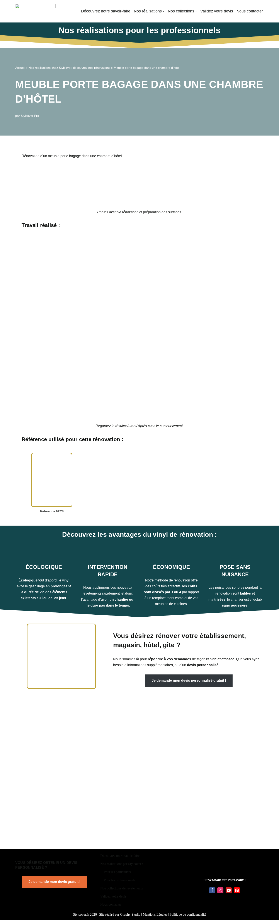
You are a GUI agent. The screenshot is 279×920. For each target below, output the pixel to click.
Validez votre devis (216, 11)
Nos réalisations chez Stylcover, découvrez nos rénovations (69, 67)
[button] (163, 11)
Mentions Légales (155, 914)
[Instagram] (220, 890)
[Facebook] (212, 890)
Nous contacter (249, 11)
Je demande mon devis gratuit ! (54, 882)
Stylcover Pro (30, 115)
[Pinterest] (237, 890)
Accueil (20, 67)
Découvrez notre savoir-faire (105, 11)
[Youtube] (229, 890)
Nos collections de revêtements (121, 888)
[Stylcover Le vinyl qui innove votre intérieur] (35, 11)
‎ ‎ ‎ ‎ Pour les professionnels (117, 880)
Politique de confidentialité (188, 914)
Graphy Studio (130, 914)
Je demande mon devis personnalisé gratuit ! (189, 680)
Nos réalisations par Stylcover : (121, 864)
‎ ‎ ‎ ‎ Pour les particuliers (115, 872)
